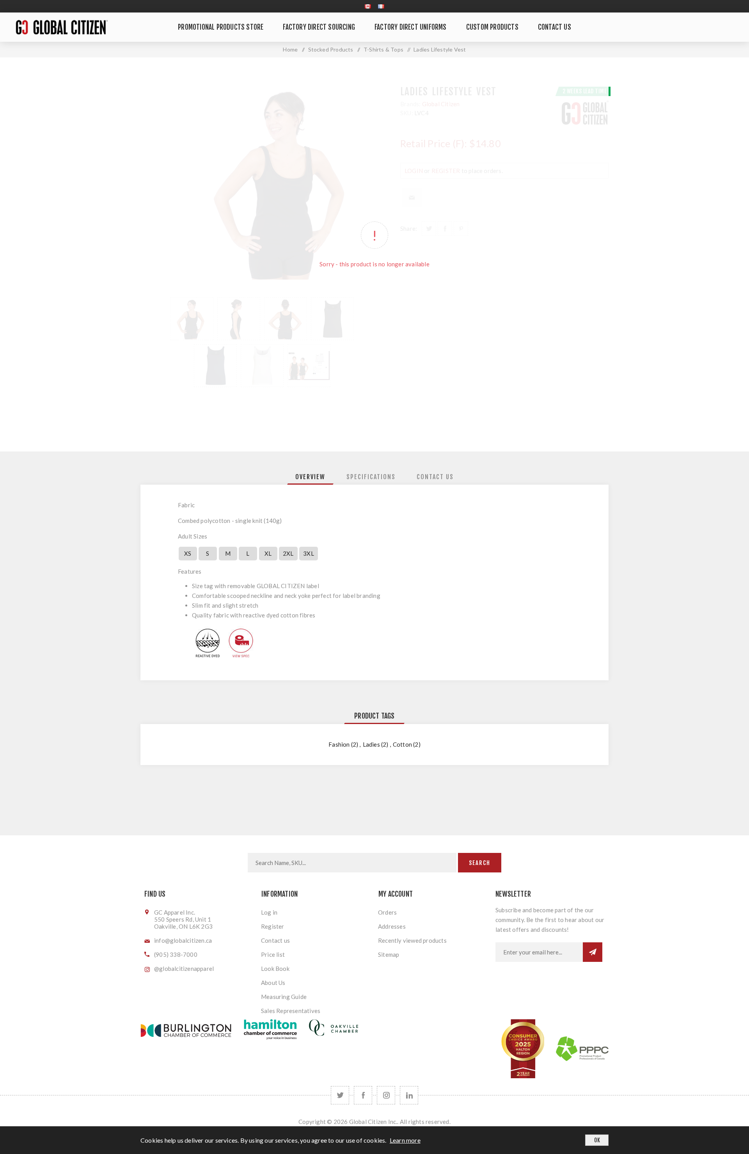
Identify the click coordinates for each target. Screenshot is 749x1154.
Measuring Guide (284, 996)
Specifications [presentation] (371, 477)
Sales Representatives (290, 1010)
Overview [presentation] (310, 477)
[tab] (310, 477)
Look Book (275, 968)
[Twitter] (340, 1095)
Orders (387, 912)
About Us (273, 982)
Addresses (392, 926)
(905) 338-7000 (175, 954)
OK (597, 1140)
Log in (269, 912)
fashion (339, 744)
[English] (368, 6)
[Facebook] (363, 1095)
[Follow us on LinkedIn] (409, 1095)
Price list (273, 954)
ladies (371, 744)
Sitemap (388, 954)
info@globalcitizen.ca (183, 940)
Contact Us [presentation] (435, 477)
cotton (402, 744)
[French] (381, 6)
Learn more (405, 1140)
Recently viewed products (412, 940)
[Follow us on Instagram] (386, 1095)
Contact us (275, 940)
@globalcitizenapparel (184, 968)
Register (272, 926)
